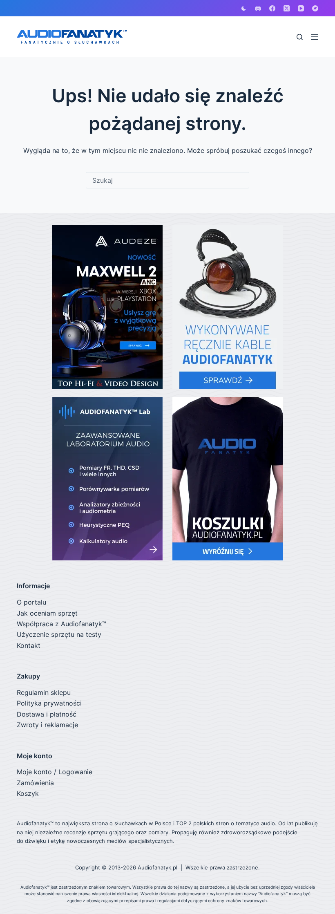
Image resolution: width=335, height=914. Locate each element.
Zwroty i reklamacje (47, 725)
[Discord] (258, 8)
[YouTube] (301, 8)
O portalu (31, 602)
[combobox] (167, 180)
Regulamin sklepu (44, 692)
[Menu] (314, 36)
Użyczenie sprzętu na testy (59, 634)
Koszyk (28, 793)
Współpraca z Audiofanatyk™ (61, 624)
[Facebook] (272, 8)
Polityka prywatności (49, 703)
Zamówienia (35, 783)
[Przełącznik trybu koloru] (244, 8)
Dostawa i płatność (46, 714)
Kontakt (28, 645)
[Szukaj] (300, 37)
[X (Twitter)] (287, 8)
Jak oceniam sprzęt (47, 613)
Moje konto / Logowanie (54, 772)
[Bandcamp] (315, 8)
